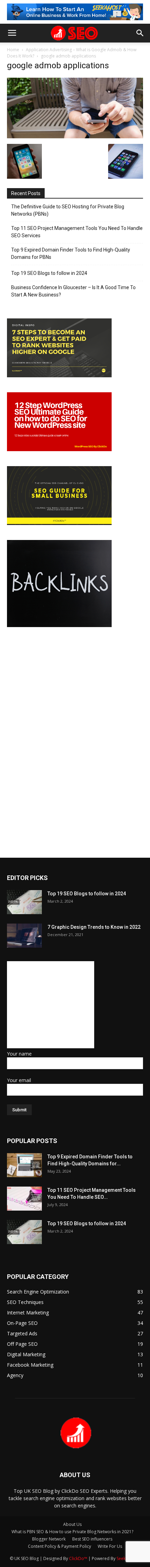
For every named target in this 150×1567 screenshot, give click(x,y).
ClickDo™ (78, 1558)
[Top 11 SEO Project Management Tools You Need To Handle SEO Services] (24, 1199)
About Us (72, 1524)
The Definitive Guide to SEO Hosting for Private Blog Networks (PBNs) (67, 210)
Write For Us (110, 1546)
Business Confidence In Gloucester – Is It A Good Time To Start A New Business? (73, 291)
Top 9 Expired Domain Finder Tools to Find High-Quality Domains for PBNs (70, 253)
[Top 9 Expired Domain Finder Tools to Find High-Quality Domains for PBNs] (24, 1165)
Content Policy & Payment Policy (59, 1546)
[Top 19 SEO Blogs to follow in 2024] (24, 902)
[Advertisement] (50, 1004)
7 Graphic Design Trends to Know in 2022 (94, 927)
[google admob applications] (75, 136)
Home (13, 50)
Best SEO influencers (92, 1539)
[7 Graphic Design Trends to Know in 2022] (24, 936)
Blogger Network (49, 1539)
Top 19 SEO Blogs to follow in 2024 (49, 273)
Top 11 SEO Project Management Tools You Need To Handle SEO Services (77, 231)
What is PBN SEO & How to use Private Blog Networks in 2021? (72, 1532)
